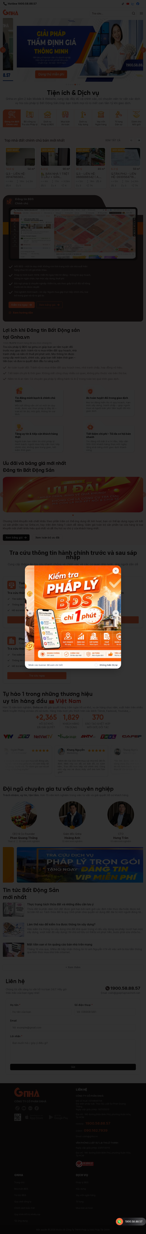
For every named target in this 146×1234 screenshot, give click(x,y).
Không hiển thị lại (109, 665)
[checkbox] (96, 665)
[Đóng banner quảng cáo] (116, 571)
